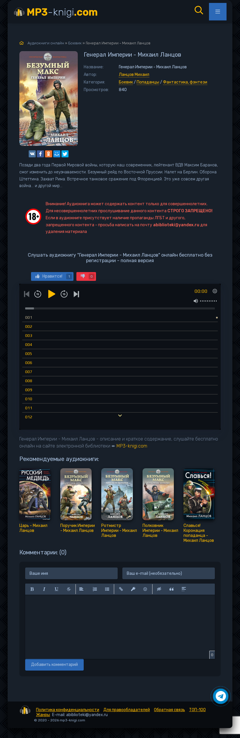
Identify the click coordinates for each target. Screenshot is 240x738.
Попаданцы (148, 82)
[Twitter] (64, 153)
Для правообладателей (126, 709)
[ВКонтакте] (32, 153)
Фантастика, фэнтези (185, 82)
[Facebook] (40, 153)
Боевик (126, 82)
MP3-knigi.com (131, 446)
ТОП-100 (197, 709)
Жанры (43, 714)
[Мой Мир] (56, 153)
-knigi (62, 12)
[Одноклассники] (48, 153)
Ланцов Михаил (134, 74)
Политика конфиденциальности (67, 709)
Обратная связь (169, 709)
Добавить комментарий (54, 664)
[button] (31, 589)
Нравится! (56, 276)
